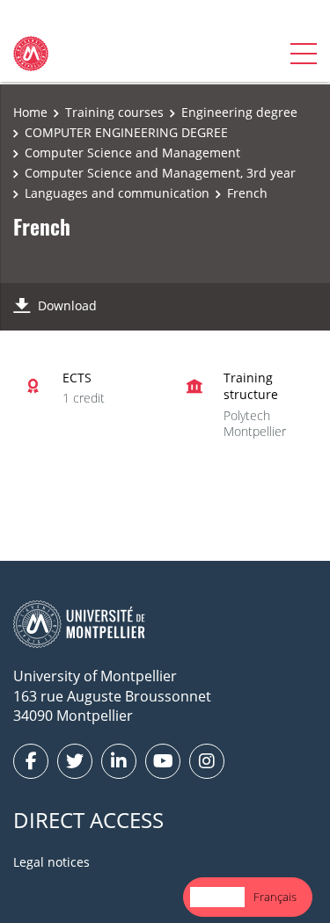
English (217, 897)
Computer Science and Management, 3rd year (160, 172)
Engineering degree (239, 112)
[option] (275, 897)
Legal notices (51, 862)
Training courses (114, 112)
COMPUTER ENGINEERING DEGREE (126, 132)
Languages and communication (117, 193)
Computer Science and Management (132, 152)
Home (30, 112)
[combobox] (217, 897)
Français (275, 897)
